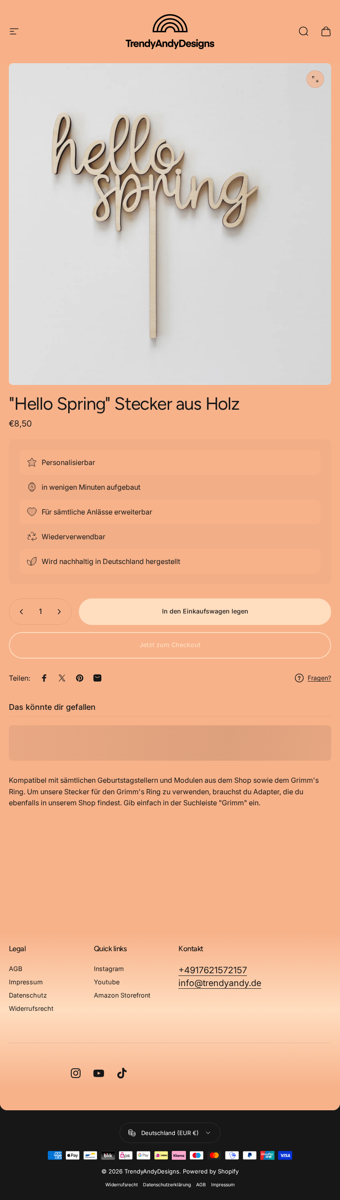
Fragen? (319, 678)
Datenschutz (28, 995)
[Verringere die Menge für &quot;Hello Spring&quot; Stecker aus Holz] (19, 612)
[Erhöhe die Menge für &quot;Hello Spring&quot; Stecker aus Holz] (61, 612)
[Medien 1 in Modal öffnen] (315, 79)
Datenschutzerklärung (167, 1185)
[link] (212, 970)
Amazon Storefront (122, 995)
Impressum (26, 982)
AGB (15, 968)
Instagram (109, 968)
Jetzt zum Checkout (170, 644)
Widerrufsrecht (31, 1008)
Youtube (107, 982)
